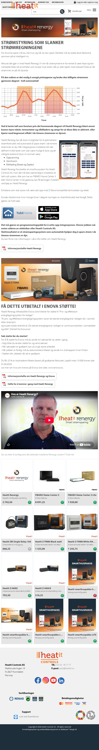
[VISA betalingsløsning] (77, 703)
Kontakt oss (43, 2)
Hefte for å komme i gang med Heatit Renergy (30, 383)
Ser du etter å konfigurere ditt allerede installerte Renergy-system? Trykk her (37, 454)
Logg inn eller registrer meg (87, 2)
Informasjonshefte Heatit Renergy (24, 248)
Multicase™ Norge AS (69, 729)
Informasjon (57, 2)
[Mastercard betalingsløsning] (61, 703)
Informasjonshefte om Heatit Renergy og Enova (31, 376)
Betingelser (30, 2)
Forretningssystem (29, 729)
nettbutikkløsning (46, 729)
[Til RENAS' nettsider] (16, 698)
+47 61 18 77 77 (63, 664)
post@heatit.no (66, 668)
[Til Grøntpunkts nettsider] (28, 698)
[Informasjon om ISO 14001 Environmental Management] (41, 698)
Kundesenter (7, 2)
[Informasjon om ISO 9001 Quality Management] (34, 698)
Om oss (18, 2)
